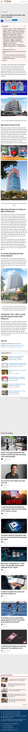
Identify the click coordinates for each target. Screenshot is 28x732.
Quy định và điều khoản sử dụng (10, 729)
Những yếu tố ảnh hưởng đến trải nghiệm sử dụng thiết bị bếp (16, 357)
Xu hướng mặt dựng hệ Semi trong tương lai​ (14, 55)
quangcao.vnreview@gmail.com (12, 723)
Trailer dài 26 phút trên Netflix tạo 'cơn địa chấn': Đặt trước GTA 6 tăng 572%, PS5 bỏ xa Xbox (13, 509)
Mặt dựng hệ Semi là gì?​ (9, 49)
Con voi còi (12, 373)
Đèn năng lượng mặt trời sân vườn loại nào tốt (17, 371)
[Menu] (1, 1)
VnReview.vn (10, 727)
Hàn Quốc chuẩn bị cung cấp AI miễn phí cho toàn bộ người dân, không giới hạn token (14, 537)
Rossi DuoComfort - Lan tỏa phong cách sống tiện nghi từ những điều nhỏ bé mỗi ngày (17, 378)
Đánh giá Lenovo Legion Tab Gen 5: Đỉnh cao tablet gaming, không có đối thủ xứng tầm (16, 685)
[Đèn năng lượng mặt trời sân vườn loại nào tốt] (5, 372)
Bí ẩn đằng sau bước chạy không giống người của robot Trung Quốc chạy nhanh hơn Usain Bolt (13, 620)
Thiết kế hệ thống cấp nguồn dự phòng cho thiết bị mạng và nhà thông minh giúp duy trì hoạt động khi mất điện (17, 364)
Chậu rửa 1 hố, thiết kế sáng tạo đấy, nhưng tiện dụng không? (17, 385)
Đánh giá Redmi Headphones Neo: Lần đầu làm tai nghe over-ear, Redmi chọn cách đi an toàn (17, 700)
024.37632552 (9, 725)
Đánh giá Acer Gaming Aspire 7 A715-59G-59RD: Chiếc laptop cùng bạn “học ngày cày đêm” (17, 695)
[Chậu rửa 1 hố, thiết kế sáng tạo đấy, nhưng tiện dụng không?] (5, 385)
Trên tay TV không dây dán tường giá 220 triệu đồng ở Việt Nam (16, 690)
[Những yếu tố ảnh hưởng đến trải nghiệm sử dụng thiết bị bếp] (5, 358)
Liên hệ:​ (5, 60)
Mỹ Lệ (5, 570)
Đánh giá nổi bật (7, 675)
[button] (27, 1)
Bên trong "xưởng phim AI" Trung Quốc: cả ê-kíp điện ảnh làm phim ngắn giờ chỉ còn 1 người (12, 565)
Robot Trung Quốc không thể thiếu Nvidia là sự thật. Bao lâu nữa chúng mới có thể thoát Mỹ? (13, 454)
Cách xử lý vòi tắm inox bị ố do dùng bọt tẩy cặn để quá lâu (17, 391)
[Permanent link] (1, 118)
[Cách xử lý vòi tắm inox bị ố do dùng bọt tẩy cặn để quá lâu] (5, 392)
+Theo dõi (15, 20)
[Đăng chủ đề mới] (20, 1)
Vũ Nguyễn (6, 485)
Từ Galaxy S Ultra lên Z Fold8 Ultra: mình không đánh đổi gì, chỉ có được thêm (17, 680)
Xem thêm (25, 704)
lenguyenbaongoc (13, 359)
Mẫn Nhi (11, 380)
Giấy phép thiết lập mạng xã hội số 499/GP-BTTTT (14, 719)
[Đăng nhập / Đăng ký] (24, 1)
